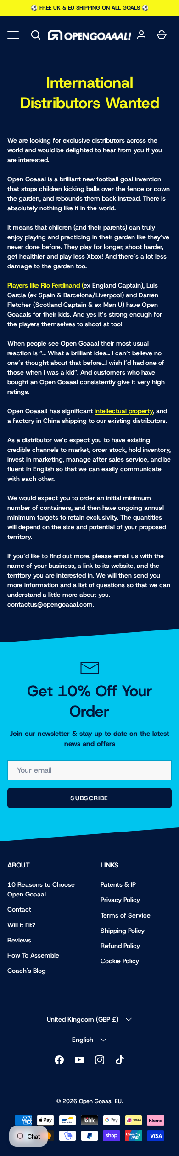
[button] (36, 35)
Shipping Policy (123, 930)
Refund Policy (120, 946)
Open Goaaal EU (100, 1101)
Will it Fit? (21, 925)
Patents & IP (118, 884)
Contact (19, 909)
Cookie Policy (120, 961)
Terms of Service (126, 915)
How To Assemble (33, 955)
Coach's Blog (26, 970)
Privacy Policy (120, 900)
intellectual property (124, 411)
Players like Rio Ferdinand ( (45, 285)
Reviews (19, 940)
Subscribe (89, 798)
